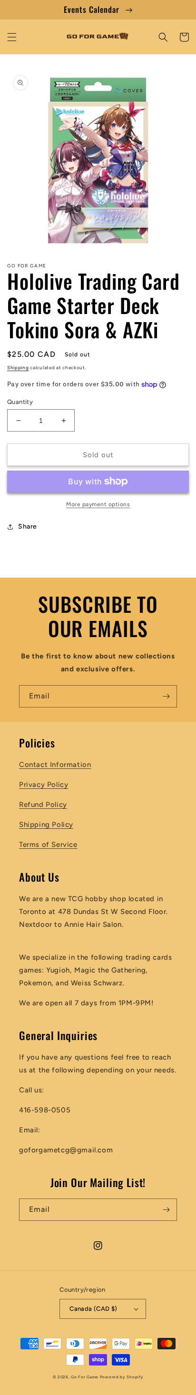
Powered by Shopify (122, 1377)
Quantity (20, 401)
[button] (11, 37)
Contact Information (55, 764)
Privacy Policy (43, 784)
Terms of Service (48, 844)
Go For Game (84, 1377)
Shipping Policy (46, 824)
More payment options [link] (98, 504)
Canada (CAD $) (93, 1308)
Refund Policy (43, 804)
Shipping (18, 367)
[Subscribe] (166, 696)
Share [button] (27, 526)
